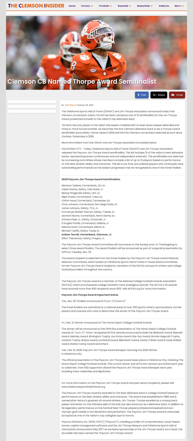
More (178, 5)
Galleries (164, 5)
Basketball (143, 5)
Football (104, 5)
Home (72, 5)
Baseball (123, 5)
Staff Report (70, 105)
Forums (85, 5)
